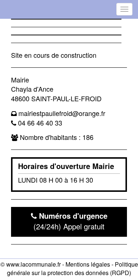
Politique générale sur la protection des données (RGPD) (72, 268)
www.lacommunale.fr (33, 264)
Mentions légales (88, 264)
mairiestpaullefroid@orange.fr (61, 113)
